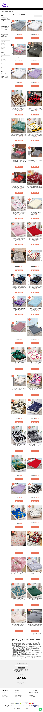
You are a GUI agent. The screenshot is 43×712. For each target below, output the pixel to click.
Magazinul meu (5, 690)
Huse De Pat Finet (4, 21)
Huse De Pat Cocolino (4, 33)
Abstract (3, 59)
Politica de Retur (18, 696)
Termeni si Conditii (5, 696)
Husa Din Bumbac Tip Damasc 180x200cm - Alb (35, 32)
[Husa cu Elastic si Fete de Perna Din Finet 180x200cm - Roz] (18, 229)
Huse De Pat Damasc (4, 25)
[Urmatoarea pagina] (40, 633)
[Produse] (2, 9)
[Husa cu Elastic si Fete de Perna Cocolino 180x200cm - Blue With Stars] (34, 407)
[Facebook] (18, 678)
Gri (2, 44)
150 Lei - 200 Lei (4, 77)
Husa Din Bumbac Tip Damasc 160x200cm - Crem (35, 213)
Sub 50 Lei (3, 73)
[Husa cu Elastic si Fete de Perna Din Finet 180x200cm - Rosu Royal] (34, 229)
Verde (3, 48)
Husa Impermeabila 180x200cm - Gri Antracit (35, 58)
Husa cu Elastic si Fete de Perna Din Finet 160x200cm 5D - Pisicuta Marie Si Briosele (35, 389)
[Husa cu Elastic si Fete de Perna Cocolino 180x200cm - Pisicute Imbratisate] (18, 255)
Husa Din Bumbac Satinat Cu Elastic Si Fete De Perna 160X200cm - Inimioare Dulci (35, 265)
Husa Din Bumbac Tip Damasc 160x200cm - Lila (35, 80)
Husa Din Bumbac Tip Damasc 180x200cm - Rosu (35, 473)
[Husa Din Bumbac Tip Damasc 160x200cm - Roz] (18, 326)
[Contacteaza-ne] (38, 9)
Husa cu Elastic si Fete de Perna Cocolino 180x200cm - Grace (19, 445)
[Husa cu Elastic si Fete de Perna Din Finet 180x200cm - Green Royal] (18, 590)
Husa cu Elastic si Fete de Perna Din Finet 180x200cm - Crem (19, 625)
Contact (3, 699)
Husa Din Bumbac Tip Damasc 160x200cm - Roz (18, 337)
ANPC (16, 699)
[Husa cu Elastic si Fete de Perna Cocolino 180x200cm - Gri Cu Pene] (34, 434)
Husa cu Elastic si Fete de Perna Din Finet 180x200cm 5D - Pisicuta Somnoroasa (35, 287)
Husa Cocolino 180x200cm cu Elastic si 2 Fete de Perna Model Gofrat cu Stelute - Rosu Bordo (34, 187)
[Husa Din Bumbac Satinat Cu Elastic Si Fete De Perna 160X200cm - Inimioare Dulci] (34, 255)
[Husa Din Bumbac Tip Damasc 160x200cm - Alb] (18, 73)
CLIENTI (17, 690)
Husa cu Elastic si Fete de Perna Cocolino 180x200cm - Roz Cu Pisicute (19, 161)
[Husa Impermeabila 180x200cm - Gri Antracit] (34, 49)
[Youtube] (20, 678)
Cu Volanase (4, 69)
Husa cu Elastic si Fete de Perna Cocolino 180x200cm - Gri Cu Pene (35, 445)
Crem (3, 47)
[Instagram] (25, 678)
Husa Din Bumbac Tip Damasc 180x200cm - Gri (18, 32)
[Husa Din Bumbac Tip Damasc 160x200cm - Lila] (34, 73)
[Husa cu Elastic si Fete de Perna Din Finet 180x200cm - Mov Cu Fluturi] (18, 301)
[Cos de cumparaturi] (41, 9)
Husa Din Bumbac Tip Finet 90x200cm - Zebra (35, 495)
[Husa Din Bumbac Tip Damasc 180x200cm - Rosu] (34, 463)
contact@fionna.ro (22, 686)
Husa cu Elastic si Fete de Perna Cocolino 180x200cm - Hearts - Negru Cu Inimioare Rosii (35, 109)
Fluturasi (3, 60)
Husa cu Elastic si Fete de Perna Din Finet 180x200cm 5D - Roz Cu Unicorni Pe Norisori (19, 58)
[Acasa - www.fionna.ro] (6, 5)
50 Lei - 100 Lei (4, 74)
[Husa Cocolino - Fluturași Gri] (34, 512)
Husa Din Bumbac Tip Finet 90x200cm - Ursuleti (18, 521)
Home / (3, 11)
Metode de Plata (18, 693)
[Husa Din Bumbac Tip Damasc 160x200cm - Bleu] (34, 301)
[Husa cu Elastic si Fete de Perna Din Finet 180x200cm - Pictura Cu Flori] (34, 564)
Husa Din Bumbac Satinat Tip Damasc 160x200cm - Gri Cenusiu (35, 337)
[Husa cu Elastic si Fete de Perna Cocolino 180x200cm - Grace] (18, 435)
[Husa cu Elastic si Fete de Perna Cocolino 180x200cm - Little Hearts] (18, 177)
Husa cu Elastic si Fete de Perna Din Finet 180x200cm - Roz (19, 239)
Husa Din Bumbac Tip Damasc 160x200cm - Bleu (35, 309)
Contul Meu (17, 692)
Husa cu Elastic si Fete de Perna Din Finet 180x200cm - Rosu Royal (35, 239)
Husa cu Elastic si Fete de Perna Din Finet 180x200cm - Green (35, 599)
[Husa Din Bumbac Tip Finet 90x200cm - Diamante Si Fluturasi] (18, 354)
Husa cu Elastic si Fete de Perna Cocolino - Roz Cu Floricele (19, 547)
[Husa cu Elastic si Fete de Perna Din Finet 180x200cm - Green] (34, 590)
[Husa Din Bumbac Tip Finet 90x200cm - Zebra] (34, 488)
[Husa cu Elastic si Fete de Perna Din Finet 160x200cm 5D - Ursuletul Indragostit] (34, 538)
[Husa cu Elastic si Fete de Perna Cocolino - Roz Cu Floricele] (18, 538)
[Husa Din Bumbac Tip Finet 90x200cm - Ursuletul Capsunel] (34, 354)
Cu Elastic (3, 67)
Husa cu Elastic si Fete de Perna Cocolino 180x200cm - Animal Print (18, 109)
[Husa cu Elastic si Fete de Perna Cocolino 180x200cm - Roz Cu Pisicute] (18, 151)
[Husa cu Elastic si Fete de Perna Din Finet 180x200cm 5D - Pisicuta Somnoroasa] (34, 279)
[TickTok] (23, 678)
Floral (3, 56)
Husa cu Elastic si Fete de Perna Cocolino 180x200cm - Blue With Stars (35, 417)
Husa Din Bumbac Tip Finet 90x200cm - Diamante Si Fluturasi (18, 363)
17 (38, 633)
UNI (2, 58)
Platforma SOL (17, 697)
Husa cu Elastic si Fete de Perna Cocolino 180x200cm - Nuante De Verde (18, 473)
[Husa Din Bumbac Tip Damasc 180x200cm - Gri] (18, 25)
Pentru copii (4, 61)
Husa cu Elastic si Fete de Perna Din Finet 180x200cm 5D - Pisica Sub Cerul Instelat (19, 287)
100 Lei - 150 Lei (4, 76)
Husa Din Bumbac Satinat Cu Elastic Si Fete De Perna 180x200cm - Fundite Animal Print (19, 389)
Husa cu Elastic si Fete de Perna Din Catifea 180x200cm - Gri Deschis (35, 625)
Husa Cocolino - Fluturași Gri (35, 520)
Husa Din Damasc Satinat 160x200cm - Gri (35, 161)
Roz (2, 46)
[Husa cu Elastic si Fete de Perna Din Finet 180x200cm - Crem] (18, 616)
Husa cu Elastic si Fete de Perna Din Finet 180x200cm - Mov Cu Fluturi (19, 309)
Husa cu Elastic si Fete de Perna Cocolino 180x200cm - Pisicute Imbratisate (19, 265)
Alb (2, 43)
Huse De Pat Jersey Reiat (5, 26)
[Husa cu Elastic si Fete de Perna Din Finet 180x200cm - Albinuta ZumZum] (34, 125)
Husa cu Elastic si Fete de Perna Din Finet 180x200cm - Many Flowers (19, 213)
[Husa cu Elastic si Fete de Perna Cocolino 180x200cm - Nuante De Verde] (18, 463)
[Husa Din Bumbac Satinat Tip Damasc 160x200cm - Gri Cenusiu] (34, 327)
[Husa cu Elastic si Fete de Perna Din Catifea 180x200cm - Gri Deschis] (34, 616)
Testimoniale (4, 695)
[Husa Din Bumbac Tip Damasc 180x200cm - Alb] (34, 25)
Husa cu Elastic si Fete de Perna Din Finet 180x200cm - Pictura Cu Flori (35, 573)
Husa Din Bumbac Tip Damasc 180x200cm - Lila (18, 495)
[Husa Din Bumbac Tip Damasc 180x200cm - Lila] (18, 488)
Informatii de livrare (18, 695)
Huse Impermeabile (4, 36)
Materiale (3, 693)
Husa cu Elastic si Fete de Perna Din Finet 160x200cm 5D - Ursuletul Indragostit (35, 547)
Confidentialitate (4, 697)
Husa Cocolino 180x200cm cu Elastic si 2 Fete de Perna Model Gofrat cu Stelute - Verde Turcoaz (18, 135)
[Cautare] (41, 5)
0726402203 (22, 685)
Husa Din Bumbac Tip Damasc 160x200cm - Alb (18, 80)
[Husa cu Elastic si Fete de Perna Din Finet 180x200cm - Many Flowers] (18, 203)
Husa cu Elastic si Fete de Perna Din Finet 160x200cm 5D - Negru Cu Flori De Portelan (18, 417)
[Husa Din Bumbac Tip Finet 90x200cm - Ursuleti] (18, 512)
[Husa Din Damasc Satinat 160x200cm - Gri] (34, 151)
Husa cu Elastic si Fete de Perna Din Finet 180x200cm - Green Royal (19, 599)
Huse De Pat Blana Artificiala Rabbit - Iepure (5, 18)
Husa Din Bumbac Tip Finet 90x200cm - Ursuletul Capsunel (35, 363)
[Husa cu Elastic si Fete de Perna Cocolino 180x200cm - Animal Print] (18, 98)
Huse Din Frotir (3, 31)
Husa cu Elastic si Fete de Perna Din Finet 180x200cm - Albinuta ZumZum (35, 135)
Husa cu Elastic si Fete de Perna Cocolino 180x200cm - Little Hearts (18, 187)
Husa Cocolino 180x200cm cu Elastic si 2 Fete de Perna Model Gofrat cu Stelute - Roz (18, 573)
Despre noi (3, 692)
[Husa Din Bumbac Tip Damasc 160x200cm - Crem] (34, 203)
